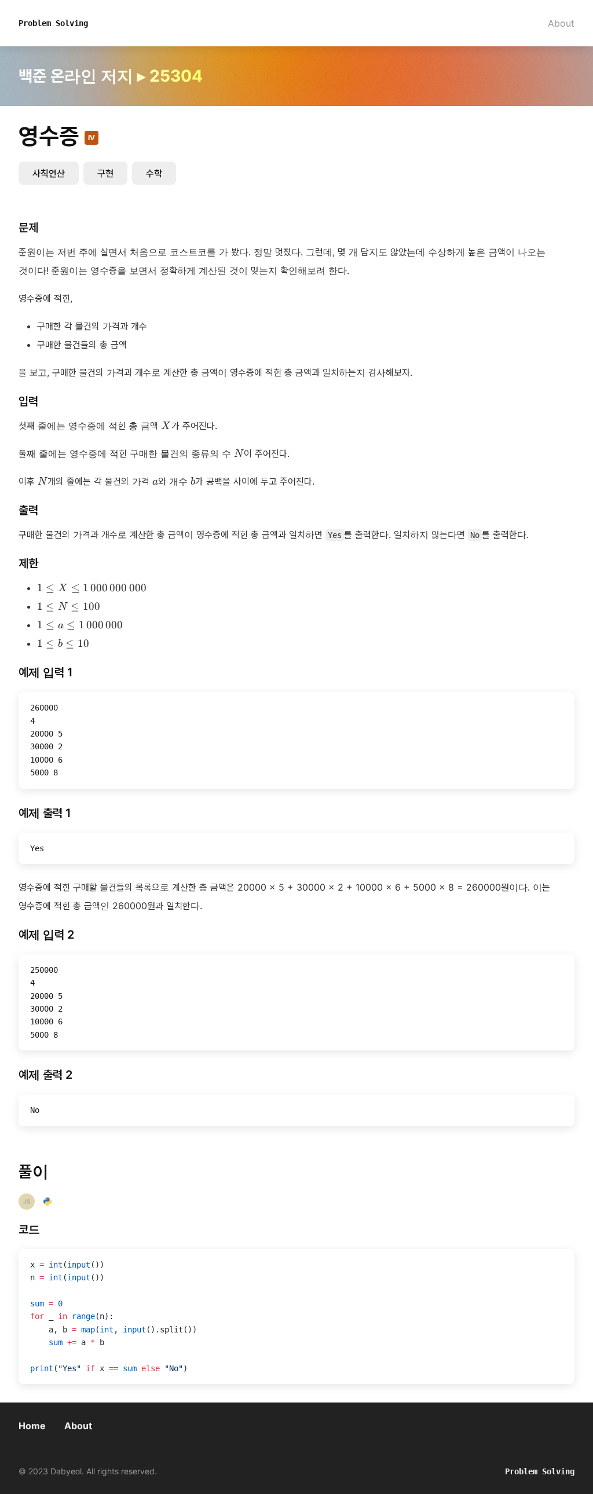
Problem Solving (53, 23)
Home (32, 1425)
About (561, 23)
